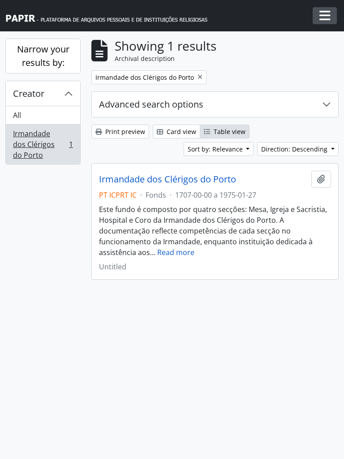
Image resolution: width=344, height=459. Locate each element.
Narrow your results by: (43, 56)
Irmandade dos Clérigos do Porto (43, 144)
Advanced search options (151, 104)
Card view (180, 131)
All (17, 115)
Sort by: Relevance (216, 149)
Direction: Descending (295, 149)
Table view (228, 131)
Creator (28, 93)
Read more (175, 252)
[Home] (110, 15)
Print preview (124, 131)
